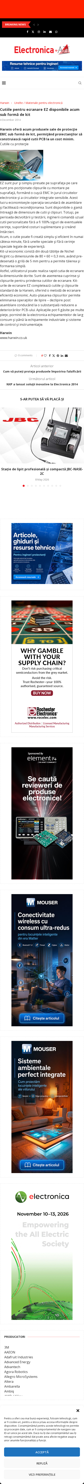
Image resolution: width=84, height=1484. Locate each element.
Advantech (12, 1367)
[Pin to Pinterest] (58, 355)
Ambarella (12, 1386)
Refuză (42, 1463)
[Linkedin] (44, 32)
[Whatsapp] (56, 32)
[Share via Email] (66, 355)
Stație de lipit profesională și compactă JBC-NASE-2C (42, 471)
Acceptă (42, 1452)
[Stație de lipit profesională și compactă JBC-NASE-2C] (42, 435)
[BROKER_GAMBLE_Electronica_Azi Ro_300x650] (42, 603)
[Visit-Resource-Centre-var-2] (42, 63)
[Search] (80, 83)
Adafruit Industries (18, 1357)
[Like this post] (45, 355)
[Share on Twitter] (53, 355)
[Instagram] (39, 32)
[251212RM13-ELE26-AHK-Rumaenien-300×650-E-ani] (42, 1190)
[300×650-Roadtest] (42, 750)
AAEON (9, 1352)
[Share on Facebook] (50, 355)
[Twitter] (33, 32)
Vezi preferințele (42, 1474)
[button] (78, 1411)
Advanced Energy (17, 1362)
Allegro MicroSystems (21, 1376)
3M (6, 1347)
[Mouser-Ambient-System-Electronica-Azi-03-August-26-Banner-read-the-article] (42, 1044)
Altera (8, 1381)
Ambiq (9, 1391)
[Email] (50, 32)
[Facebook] (27, 32)
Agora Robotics (16, 1372)
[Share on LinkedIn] (62, 355)
